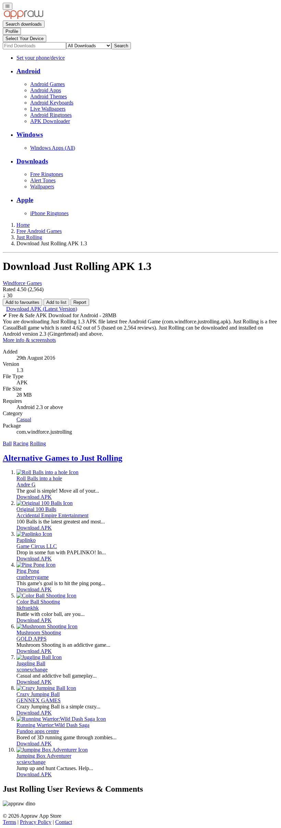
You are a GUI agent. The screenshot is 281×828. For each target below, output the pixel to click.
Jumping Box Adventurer (43, 756)
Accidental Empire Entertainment (52, 515)
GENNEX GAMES (38, 700)
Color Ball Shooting (38, 602)
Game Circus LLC (36, 546)
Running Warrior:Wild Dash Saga (52, 725)
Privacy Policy (35, 822)
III (7, 6)
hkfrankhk (27, 608)
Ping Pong (27, 571)
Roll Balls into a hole (39, 478)
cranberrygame (32, 577)
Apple (24, 199)
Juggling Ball (30, 663)
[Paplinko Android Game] (34, 534)
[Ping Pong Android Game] (36, 565)
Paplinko (26, 540)
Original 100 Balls (36, 509)
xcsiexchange (31, 762)
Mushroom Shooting (38, 632)
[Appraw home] (23, 17)
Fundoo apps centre (37, 731)
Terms (9, 822)
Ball (7, 443)
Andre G (26, 484)
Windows (29, 134)
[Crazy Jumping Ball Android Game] (46, 688)
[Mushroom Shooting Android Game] (46, 626)
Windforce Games (22, 283)
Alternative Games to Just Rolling (62, 458)
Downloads (32, 161)
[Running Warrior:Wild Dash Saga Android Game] (61, 719)
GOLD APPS (31, 639)
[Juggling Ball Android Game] (39, 657)
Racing (20, 443)
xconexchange (32, 669)
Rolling (38, 443)
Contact (63, 822)
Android (28, 71)
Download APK (34, 497)
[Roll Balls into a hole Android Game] (47, 472)
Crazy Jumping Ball (38, 694)
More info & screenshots (29, 340)
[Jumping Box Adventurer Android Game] (52, 750)
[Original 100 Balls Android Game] (44, 503)
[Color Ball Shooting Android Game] (46, 595)
